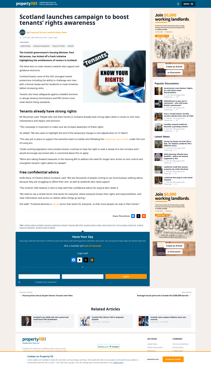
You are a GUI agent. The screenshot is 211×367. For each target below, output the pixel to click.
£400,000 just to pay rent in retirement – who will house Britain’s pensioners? (176, 103)
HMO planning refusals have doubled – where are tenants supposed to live (176, 156)
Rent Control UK (108, 225)
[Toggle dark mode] (178, 3)
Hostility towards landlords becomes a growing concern (176, 125)
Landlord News (25, 46)
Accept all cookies (173, 359)
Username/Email (25, 272)
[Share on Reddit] (144, 216)
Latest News (152, 344)
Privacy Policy (178, 347)
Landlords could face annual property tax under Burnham (176, 168)
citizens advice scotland (34, 225)
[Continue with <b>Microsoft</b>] (91, 259)
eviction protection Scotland (56, 225)
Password (66, 272)
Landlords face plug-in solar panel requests (178, 178)
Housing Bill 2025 (76, 225)
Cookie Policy (178, 351)
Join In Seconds (93, 245)
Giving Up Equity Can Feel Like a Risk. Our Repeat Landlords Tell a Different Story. (178, 143)
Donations (151, 351)
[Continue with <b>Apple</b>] (79, 259)
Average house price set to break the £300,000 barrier (163, 295)
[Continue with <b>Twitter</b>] (85, 259)
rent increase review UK (126, 225)
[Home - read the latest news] (96, 3)
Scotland (70, 46)
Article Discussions (155, 347)
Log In (126, 276)
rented (55, 204)
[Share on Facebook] (133, 216)
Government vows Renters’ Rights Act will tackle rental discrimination (178, 90)
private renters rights (92, 225)
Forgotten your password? (45, 282)
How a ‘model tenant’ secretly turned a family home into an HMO (178, 115)
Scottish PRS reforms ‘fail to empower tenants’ (108, 318)
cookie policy (118, 362)
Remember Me (27, 282)
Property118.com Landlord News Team (48, 32)
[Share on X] (138, 216)
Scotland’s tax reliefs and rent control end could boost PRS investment (51, 318)
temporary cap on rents (117, 139)
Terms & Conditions (181, 344)
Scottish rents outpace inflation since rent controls (168, 318)
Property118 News (58, 46)
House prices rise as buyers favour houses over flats (47, 295)
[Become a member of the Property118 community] (174, 35)
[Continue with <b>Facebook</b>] (73, 259)
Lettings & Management (41, 46)
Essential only (153, 359)
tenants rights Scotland (45, 227)
